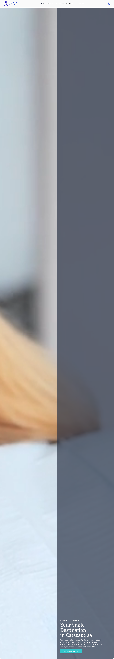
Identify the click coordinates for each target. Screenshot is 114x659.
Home (43, 4)
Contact (81, 4)
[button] (50, 3)
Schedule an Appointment (71, 651)
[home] (10, 3)
